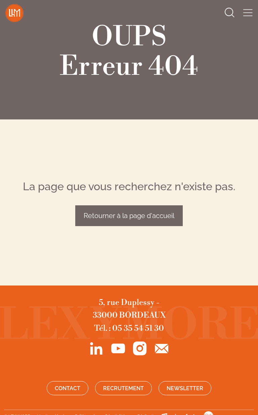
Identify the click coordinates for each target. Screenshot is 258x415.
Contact (67, 388)
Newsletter (185, 388)
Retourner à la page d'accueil (129, 216)
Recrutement (123, 388)
